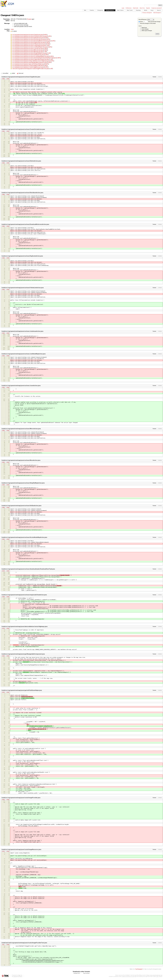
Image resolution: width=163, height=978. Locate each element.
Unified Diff (77, 973)
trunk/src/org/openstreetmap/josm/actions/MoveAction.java (21, 460)
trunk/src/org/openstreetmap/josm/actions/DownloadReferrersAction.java (25, 224)
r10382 (3, 78)
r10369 (3, 387)
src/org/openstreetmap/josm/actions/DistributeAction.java (29, 39)
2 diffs (49, 36)
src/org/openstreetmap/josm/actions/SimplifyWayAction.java (29, 53)
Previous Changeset (147, 12)
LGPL (157, 976)
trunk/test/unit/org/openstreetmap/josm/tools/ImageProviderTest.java (24, 942)
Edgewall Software (17, 976)
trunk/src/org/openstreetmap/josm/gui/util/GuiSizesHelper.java (22, 690)
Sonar (152, 10)
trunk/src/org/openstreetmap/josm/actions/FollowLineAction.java (23, 287)
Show (141, 21)
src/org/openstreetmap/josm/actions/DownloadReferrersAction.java (31, 40)
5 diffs (46, 67)
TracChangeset (138, 969)
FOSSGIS (127, 975)
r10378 (3, 571)
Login (123, 8)
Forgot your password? (156, 8)
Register (148, 8)
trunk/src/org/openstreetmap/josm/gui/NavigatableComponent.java (23, 654)
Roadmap (138, 10)
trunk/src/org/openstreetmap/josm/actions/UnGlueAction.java (21, 505)
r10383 (3, 596)
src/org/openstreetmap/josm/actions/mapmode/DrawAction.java (30, 59)
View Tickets (120, 10)
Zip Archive (86, 973)
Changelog (100, 10)
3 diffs (48, 44)
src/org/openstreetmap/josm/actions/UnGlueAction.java (28, 54)
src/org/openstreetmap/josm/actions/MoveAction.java (27, 51)
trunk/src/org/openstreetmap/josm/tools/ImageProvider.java (21, 797)
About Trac (142, 8)
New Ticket (130, 10)
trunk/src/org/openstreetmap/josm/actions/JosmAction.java (21, 385)
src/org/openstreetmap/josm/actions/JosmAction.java (27, 48)
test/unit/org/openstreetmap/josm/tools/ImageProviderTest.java (30, 68)
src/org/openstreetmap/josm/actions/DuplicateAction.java (29, 42)
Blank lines (144, 27)
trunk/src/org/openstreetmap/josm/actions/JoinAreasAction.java (22, 331)
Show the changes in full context (148, 23)
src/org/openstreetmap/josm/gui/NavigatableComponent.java (29, 62)
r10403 (3, 799)
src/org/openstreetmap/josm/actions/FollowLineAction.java (29, 44)
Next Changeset (157, 12)
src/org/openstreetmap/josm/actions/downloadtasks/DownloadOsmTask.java (34, 57)
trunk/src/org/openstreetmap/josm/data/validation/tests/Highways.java (24, 626)
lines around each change (154, 21)
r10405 (3, 656)
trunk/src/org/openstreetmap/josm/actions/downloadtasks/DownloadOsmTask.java (28, 569)
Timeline (92, 10)
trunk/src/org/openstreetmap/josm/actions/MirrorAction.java (21, 428)
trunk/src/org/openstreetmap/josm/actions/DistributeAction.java (22, 192)
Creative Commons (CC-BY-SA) (129, 976)
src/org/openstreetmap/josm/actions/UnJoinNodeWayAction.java (30, 56)
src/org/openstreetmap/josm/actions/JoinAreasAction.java (29, 45)
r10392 (3, 692)
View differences (142, 19)
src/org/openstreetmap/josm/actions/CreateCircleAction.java (29, 36)
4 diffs (45, 34)
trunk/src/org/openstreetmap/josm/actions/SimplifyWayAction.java (23, 483)
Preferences (129, 8)
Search (159, 10)
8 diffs (47, 64)
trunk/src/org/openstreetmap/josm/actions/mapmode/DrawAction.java (24, 595)
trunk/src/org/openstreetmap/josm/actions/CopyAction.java (21, 77)
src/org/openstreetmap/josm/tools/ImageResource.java (28, 67)
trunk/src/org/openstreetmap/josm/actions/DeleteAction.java (21, 161)
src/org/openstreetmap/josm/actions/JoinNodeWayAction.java (30, 47)
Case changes (145, 29)
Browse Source (110, 10)
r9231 (3, 944)
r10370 (3, 851)
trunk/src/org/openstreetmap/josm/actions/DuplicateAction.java (22, 256)
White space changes (147, 30)
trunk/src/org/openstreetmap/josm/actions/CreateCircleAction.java (23, 129)
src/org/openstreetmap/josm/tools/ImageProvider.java (27, 65)
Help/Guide (135, 8)
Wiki (85, 10)
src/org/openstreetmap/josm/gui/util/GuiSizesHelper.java (28, 64)
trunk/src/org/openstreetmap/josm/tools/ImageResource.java (21, 849)
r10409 (7, 78)
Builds (145, 10)
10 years (29, 19)
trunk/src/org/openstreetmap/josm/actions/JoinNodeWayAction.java (24, 354)
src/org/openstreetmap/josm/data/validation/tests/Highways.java (31, 61)
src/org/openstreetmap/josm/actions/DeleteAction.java (28, 37)
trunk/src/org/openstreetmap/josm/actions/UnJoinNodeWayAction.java (24, 537)
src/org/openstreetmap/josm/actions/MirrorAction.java (28, 50)
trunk (12, 29)
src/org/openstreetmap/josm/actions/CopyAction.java (27, 34)
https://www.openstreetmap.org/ (154, 975)
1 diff (47, 45)
